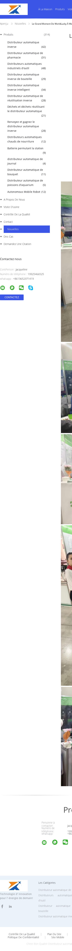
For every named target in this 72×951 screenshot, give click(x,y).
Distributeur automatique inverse (26, 44)
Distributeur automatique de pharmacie (26, 55)
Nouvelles (13, 229)
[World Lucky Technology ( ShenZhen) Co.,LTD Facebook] (2, 906)
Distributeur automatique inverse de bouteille (26, 77)
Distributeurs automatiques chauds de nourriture (26, 139)
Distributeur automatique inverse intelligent (26, 87)
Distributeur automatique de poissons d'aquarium (26, 183)
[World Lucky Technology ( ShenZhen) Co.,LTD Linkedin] (10, 906)
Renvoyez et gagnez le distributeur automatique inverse (26, 126)
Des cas (8, 236)
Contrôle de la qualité (17, 214)
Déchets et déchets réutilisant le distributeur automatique (26, 111)
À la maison (45, 9)
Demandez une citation (17, 244)
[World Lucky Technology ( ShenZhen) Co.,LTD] (47, 843)
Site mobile (57, 937)
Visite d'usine (11, 207)
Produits (60, 9)
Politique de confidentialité (23, 937)
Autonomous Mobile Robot (26, 191)
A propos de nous (14, 199)
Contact (8, 221)
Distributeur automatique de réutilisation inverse (26, 98)
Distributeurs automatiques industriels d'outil (26, 66)
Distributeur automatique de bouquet (26, 172)
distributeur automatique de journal (26, 161)
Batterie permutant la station (26, 150)
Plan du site (54, 934)
